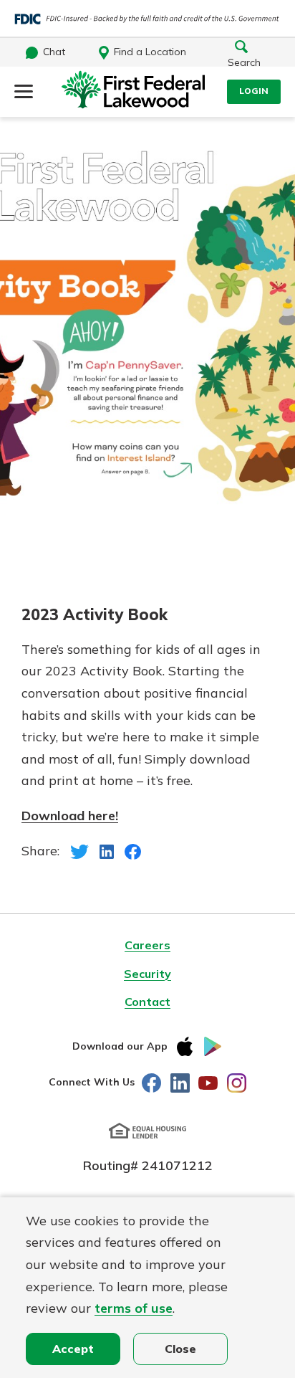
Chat (54, 51)
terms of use (134, 1308)
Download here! (69, 815)
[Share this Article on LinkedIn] (107, 850)
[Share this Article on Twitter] (79, 850)
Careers (147, 945)
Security (147, 973)
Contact (147, 1001)
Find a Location (150, 51)
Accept (73, 1348)
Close (180, 1348)
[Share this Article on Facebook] (133, 850)
